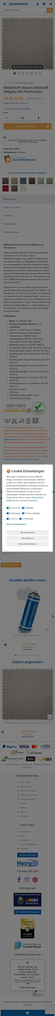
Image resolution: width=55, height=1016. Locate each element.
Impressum (33, 500)
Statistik (29, 508)
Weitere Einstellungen (16, 524)
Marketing (15, 513)
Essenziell (15, 508)
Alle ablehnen (27, 538)
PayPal (14, 519)
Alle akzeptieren (27, 532)
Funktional (28, 519)
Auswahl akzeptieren (27, 544)
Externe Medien (33, 513)
